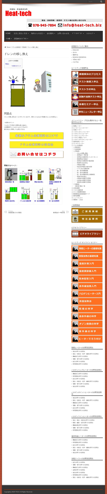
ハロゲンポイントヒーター (81, 132)
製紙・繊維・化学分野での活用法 (83, 422)
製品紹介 (78, 147)
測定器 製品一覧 (80, 186)
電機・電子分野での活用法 (81, 359)
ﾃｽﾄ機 (8, 39)
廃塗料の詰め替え (82, 163)
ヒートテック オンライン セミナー (84, 242)
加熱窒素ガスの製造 (15, 211)
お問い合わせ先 (63, 33)
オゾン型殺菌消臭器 (79, 192)
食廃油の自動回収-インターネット (87, 157)
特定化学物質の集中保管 (84, 166)
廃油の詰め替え (82, 176)
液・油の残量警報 (82, 170)
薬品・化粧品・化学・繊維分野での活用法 (86, 354)
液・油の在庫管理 (82, 172)
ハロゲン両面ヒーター (80, 137)
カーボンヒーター (78, 143)
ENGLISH (76, 50)
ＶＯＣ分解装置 (78, 190)
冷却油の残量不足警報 (84, 180)
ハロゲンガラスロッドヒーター (82, 139)
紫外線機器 (76, 196)
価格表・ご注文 (78, 199)
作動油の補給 (81, 165)
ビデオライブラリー (79, 227)
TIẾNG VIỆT (76, 59)
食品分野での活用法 (79, 351)
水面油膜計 (76, 188)
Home (8, 47)
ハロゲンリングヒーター (80, 135)
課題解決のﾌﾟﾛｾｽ (20, 39)
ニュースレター (78, 198)
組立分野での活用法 (79, 361)
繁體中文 (75, 55)
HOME (8, 33)
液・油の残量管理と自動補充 (86, 174)
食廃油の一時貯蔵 (82, 155)
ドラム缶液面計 (16, 47)
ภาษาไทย (76, 62)
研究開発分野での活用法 (80, 364)
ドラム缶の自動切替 (83, 168)
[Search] (101, 1)
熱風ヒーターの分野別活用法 (82, 347)
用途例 (24, 47)
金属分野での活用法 (79, 470)
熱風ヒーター (77, 126)
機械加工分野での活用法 (80, 356)
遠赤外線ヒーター (78, 141)
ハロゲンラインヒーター (80, 133)
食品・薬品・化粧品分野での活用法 (83, 420)
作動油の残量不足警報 (84, 178)
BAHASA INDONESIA (79, 57)
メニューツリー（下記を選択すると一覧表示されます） (86, 121)
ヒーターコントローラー (80, 128)
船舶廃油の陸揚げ (82, 159)
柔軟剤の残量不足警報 (84, 182)
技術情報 (78, 149)
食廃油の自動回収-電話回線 (85, 161)
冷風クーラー (77, 130)
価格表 (77, 184)
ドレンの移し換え (82, 153)
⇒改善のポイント (16, 66)
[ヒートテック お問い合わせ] (65, 28)
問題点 (7, 64)
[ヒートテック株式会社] (18, 15)
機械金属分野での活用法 (80, 425)
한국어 (75, 52)
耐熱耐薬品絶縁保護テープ (81, 194)
